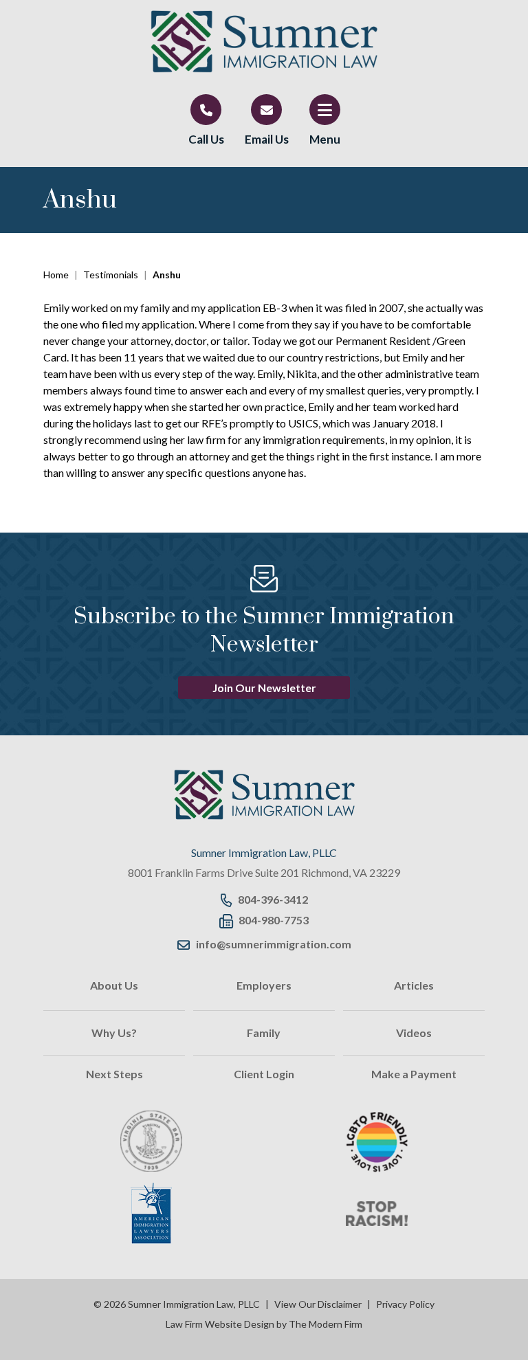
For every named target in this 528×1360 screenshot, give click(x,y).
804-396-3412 (273, 899)
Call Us (206, 139)
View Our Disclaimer (318, 1304)
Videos (414, 1032)
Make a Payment (413, 1073)
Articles (414, 985)
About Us (114, 985)
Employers (264, 985)
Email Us (267, 139)
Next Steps (114, 1073)
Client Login (264, 1073)
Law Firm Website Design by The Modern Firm (264, 1324)
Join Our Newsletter (264, 687)
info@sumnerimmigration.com (273, 943)
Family (263, 1032)
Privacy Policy (405, 1304)
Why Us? (114, 1032)
